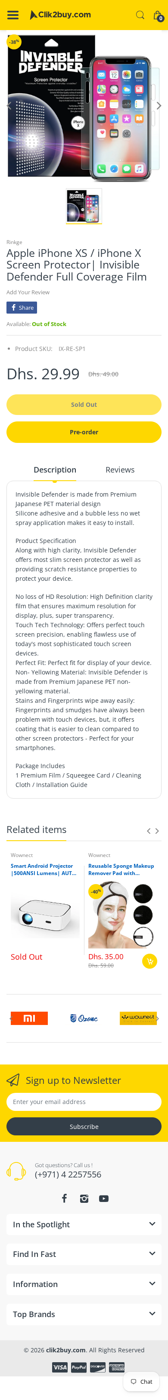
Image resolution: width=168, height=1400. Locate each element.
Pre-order (84, 432)
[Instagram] (84, 1198)
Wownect (22, 855)
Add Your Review (28, 292)
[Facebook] (64, 1198)
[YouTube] (104, 1198)
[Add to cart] (149, 961)
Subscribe (84, 1126)
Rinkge (14, 242)
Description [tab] (55, 469)
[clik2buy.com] (60, 15)
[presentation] (148, 830)
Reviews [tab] (120, 469)
